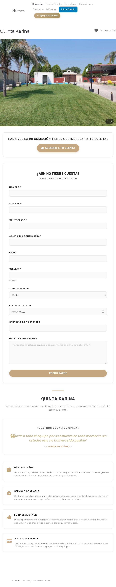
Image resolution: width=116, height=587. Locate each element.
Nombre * (15, 187)
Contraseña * (18, 220)
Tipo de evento (19, 288)
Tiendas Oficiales (54, 4)
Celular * (15, 269)
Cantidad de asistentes (24, 322)
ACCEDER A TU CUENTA (59, 148)
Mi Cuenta (51, 9)
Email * (13, 252)
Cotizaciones (85, 4)
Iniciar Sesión (68, 9)
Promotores (70, 4)
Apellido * (15, 203)
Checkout (37, 9)
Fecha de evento (20, 305)
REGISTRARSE (58, 373)
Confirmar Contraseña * (25, 236)
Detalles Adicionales (23, 338)
